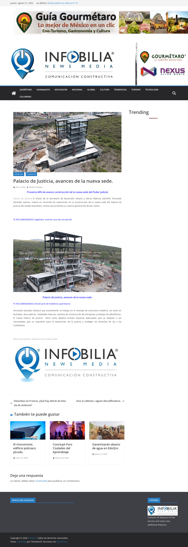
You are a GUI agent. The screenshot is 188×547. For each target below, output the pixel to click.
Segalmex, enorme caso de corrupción (53, 219)
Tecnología (151, 89)
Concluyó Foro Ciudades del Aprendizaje (62, 448)
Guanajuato (43, 89)
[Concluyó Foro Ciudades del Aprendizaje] (67, 423)
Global (91, 89)
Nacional (77, 89)
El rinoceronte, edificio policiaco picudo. (24, 448)
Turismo (136, 89)
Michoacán (61, 89)
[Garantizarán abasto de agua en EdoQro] (106, 423)
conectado (41, 480)
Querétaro (26, 89)
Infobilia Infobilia (35, 187)
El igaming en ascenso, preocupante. (65, 3)
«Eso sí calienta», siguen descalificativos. (98, 401)
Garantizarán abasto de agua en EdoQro (106, 446)
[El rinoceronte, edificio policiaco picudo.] (27, 423)
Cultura (104, 89)
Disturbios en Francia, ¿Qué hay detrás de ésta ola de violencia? (40, 403)
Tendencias (120, 89)
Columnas (25, 96)
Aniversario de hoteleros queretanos (52, 303)
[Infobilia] (94, 44)
